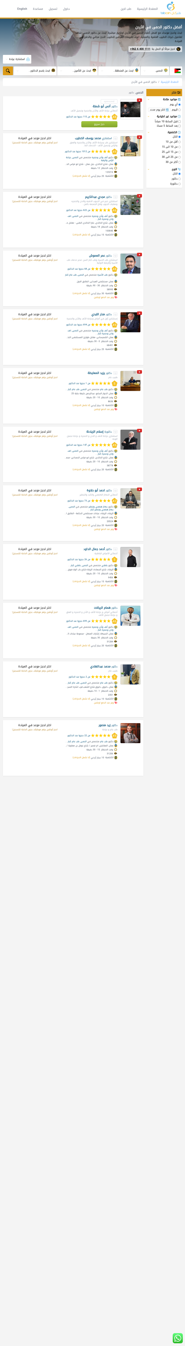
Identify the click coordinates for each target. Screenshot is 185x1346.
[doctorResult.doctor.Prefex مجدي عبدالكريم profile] (130, 205)
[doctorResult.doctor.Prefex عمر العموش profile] (130, 263)
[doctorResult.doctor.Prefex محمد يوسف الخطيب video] (139, 138)
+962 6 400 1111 (140, 49)
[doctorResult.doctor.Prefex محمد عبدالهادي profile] (130, 674)
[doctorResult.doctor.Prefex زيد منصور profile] (130, 733)
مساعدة (38, 9)
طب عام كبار (71, 275)
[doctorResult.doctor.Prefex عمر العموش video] (139, 255)
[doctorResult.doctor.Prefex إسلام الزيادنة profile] (130, 440)
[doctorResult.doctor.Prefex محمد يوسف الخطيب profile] (130, 146)
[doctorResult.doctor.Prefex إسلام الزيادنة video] (139, 431)
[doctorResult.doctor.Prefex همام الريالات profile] (130, 616)
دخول (66, 9)
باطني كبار (76, 565)
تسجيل (53, 9)
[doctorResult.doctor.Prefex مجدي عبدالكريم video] (139, 196)
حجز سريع (99, 124)
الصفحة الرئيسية (147, 9)
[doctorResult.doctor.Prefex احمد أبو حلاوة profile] (130, 498)
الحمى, (75, 157)
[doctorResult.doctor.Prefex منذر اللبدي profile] (130, 322)
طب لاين (126, 9)
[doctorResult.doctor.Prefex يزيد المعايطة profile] (130, 381)
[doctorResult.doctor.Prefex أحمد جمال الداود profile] (130, 557)
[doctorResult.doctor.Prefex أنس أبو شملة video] (139, 101)
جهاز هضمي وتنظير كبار (101, 510)
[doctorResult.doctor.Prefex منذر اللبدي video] (139, 314)
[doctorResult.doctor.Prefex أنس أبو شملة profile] (130, 109)
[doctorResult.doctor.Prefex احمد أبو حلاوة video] (139, 490)
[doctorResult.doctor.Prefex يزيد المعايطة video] (139, 372)
